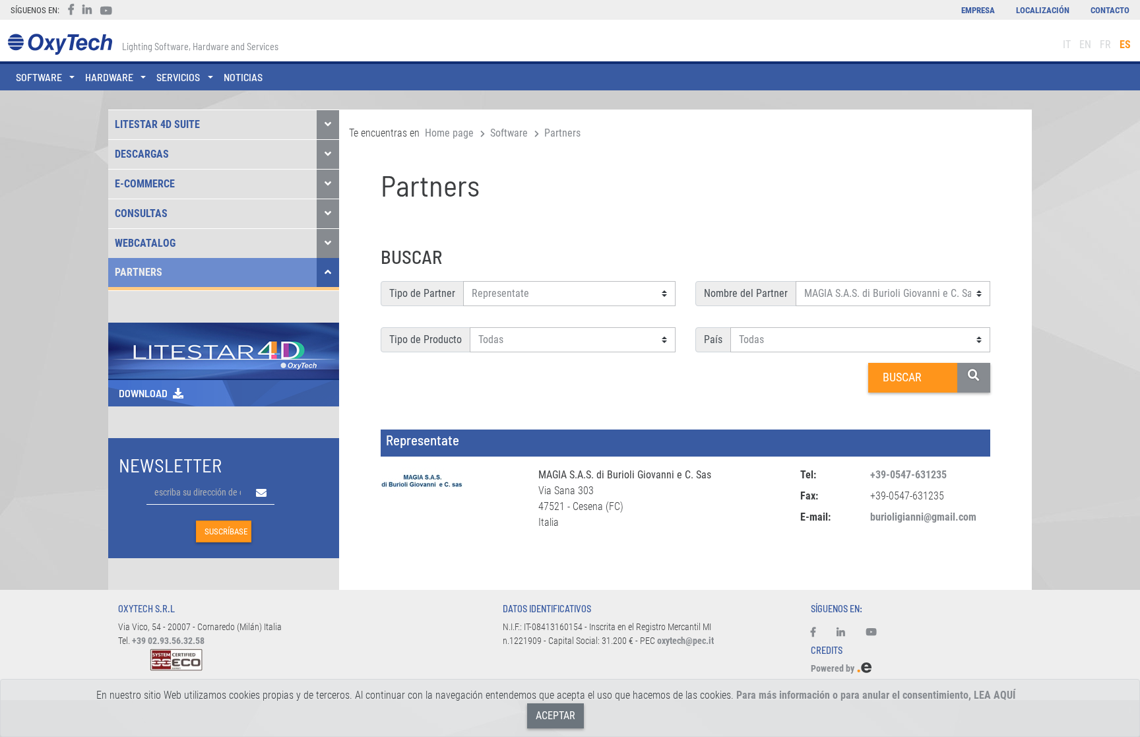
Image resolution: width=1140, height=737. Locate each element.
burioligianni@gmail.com (923, 517)
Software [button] (39, 77)
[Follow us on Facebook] (818, 632)
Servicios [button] (178, 77)
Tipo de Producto (425, 339)
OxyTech (59, 44)
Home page (449, 133)
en (1085, 44)
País (713, 339)
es (1125, 44)
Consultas (141, 213)
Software (509, 133)
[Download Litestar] (223, 350)
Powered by (833, 668)
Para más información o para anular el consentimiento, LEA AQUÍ (875, 695)
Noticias (243, 77)
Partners (138, 272)
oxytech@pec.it (685, 641)
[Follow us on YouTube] (871, 632)
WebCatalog (145, 243)
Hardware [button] (109, 77)
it (1067, 44)
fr (1105, 44)
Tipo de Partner (422, 293)
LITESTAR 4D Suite (157, 124)
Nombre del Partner (746, 293)
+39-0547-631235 (908, 474)
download (143, 393)
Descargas (142, 154)
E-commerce (145, 183)
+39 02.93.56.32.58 (168, 641)
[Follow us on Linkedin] (841, 632)
